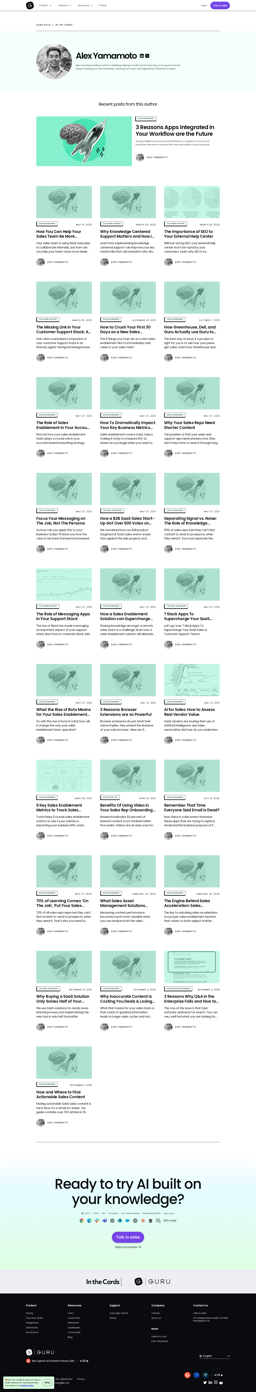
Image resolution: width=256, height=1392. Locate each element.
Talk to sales (220, 5)
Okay (47, 1382)
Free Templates (159, 1341)
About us (156, 1317)
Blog (70, 1337)
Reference (73, 1322)
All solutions (32, 1332)
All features (32, 1327)
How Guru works (34, 1317)
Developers (74, 1327)
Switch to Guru (159, 1336)
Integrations (32, 1322)
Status (113, 1317)
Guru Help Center (119, 1313)
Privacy (81, 1378)
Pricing (102, 5)
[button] (45, 5)
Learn (71, 1313)
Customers (74, 1317)
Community (74, 1332)
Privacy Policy (27, 1385)
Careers (155, 1313)
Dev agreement (63, 1378)
